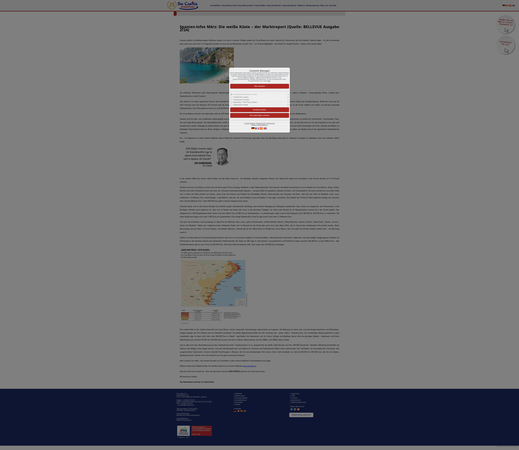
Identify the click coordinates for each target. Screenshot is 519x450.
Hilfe (268, 81)
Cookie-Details (249, 123)
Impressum (271, 123)
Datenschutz (261, 123)
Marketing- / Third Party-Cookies (245, 102)
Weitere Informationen (259, 125)
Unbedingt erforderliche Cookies (245, 94)
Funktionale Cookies (241, 97)
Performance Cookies (241, 100)
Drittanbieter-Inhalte (240, 105)
